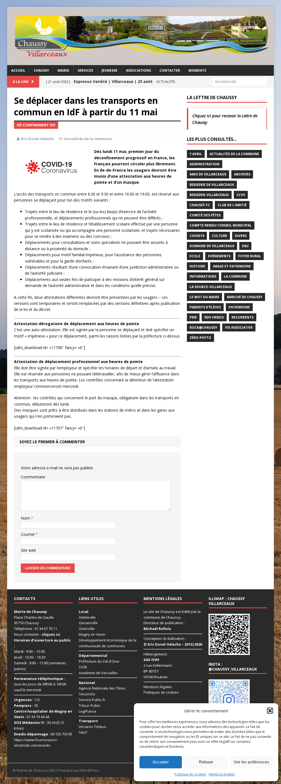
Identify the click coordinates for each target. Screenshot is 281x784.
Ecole (195, 256)
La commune (235, 276)
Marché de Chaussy (244, 297)
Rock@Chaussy (203, 327)
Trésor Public (89, 705)
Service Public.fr (92, 699)
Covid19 (197, 235)
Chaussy (41, 70)
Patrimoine (239, 307)
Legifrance (87, 711)
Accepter (161, 762)
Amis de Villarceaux (208, 174)
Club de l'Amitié (232, 205)
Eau (245, 246)
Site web (28, 550)
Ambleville (87, 617)
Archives (242, 174)
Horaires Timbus (92, 726)
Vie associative (239, 327)
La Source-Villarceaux (211, 286)
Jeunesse (109, 70)
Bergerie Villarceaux (209, 194)
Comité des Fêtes (205, 215)
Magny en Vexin (92, 634)
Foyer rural (249, 256)
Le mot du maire (204, 297)
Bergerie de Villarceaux (212, 184)
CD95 (83, 667)
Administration (205, 164)
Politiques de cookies (161, 692)
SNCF (83, 732)
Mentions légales (222, 774)
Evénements (219, 256)
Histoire (197, 266)
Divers (241, 235)
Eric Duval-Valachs (37, 138)
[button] (270, 710)
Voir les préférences (251, 762)
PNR (193, 317)
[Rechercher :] (239, 81)
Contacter (169, 70)
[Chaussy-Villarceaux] (140, 36)
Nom (26, 518)
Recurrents (243, 317)
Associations (138, 70)
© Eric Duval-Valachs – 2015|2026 (173, 644)
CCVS (241, 194)
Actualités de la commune (88, 138)
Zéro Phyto (200, 337)
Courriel (28, 534)
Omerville (87, 628)
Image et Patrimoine (232, 266)
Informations (203, 276)
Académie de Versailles (98, 672)
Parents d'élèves (205, 307)
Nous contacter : (37, 634)
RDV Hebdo (214, 317)
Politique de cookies (190, 774)
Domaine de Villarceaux (212, 246)
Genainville (88, 622)
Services (85, 70)
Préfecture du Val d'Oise (99, 661)
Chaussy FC (200, 205)
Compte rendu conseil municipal (221, 225)
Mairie (63, 70)
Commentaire (33, 476)
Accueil (18, 70)
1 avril (196, 154)
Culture (219, 235)
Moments (197, 70)
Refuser (206, 762)
